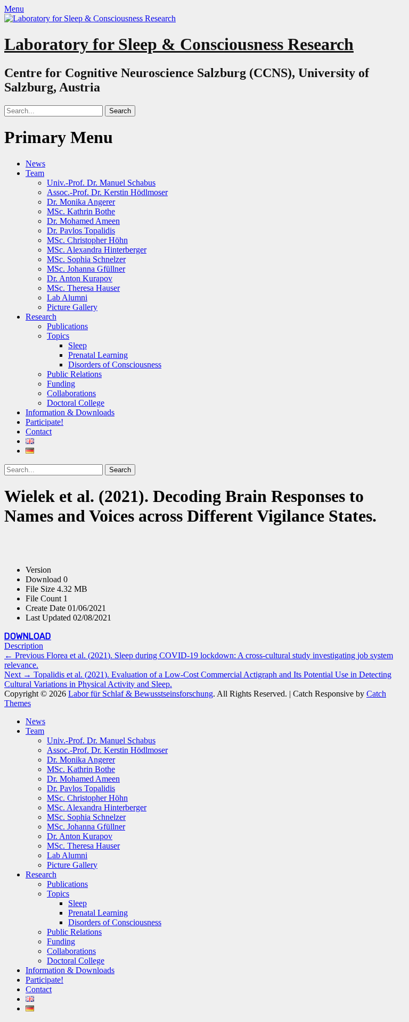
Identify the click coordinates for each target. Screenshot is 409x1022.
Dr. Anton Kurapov (79, 278)
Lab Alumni (67, 297)
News (35, 163)
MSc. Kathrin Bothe (81, 211)
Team (35, 173)
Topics (58, 335)
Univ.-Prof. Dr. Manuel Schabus (101, 182)
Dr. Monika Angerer (81, 201)
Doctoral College (75, 402)
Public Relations (74, 374)
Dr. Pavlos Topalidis (81, 230)
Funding (61, 383)
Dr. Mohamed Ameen (83, 220)
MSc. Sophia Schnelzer (86, 259)
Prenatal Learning (98, 354)
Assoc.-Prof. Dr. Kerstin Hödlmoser (107, 192)
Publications (67, 326)
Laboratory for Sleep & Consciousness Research (179, 44)
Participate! (44, 421)
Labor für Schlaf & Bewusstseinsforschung (140, 693)
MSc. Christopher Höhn (87, 240)
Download (27, 636)
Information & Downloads (70, 412)
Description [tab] (23, 645)
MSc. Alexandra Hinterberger (96, 249)
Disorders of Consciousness (114, 364)
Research (41, 316)
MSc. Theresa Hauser (83, 287)
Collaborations (71, 393)
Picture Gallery (72, 307)
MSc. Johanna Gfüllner (86, 268)
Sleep (77, 345)
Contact (39, 431)
